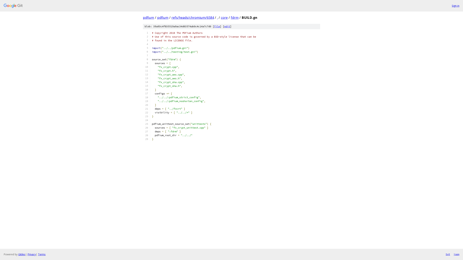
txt (448, 254)
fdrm (235, 17)
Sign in (455, 5)
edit (227, 26)
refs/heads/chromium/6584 (192, 17)
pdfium (148, 17)
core (224, 17)
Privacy (31, 254)
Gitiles (21, 254)
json (456, 254)
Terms (42, 254)
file (217, 26)
